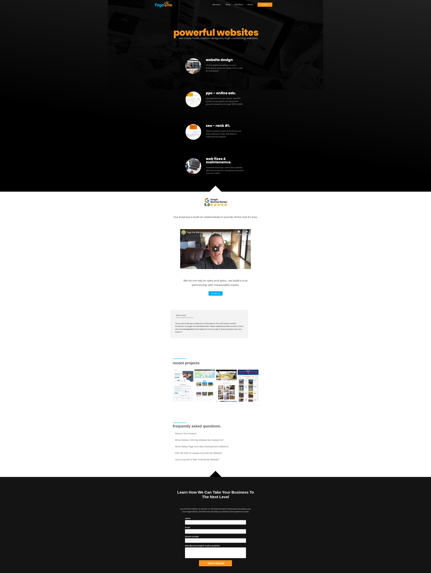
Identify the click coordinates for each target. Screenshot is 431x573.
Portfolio (239, 5)
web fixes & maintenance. (218, 160)
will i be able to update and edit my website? (198, 453)
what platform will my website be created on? (199, 440)
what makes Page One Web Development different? (202, 447)
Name (187, 518)
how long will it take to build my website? (197, 460)
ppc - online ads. (221, 93)
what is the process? (186, 434)
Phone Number (192, 537)
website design (219, 59)
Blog (228, 5)
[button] (215, 433)
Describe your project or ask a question (202, 546)
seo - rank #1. (218, 125)
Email (187, 527)
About (250, 5)
